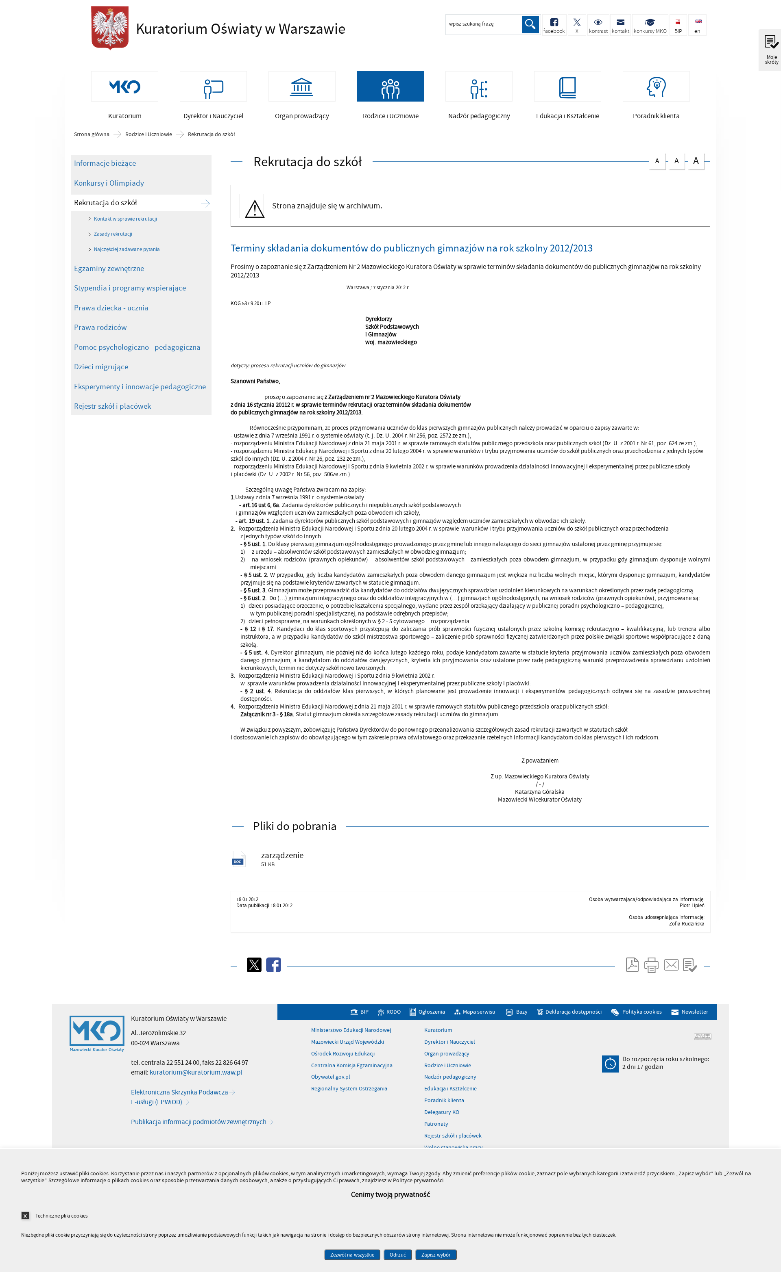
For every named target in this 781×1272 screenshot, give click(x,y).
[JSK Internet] (702, 1036)
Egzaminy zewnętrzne (109, 268)
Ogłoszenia (432, 1012)
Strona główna (91, 134)
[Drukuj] (651, 964)
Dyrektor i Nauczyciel (449, 1042)
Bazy (522, 1012)
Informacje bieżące (105, 163)
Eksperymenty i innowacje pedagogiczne (140, 387)
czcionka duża (693, 160)
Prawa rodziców (100, 327)
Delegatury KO (441, 1112)
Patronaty (436, 1124)
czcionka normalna (654, 159)
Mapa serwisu (479, 1012)
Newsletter (695, 1012)
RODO (393, 1012)
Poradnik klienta (444, 1100)
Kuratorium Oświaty (201, 29)
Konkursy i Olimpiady (109, 183)
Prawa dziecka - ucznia (111, 308)
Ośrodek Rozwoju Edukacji (343, 1054)
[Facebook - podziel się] (273, 964)
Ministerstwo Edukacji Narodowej (351, 1030)
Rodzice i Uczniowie (148, 134)
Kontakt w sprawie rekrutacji (125, 219)
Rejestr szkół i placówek (112, 406)
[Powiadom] (671, 964)
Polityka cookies (641, 1012)
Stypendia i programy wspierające (130, 288)
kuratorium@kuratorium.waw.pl (196, 1072)
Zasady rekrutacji (113, 234)
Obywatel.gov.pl (330, 1077)
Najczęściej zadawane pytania (127, 249)
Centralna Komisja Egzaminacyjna (352, 1065)
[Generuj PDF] (632, 964)
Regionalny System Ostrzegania (349, 1089)
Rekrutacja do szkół (211, 134)
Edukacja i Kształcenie (450, 1089)
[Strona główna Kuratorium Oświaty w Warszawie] (97, 1034)
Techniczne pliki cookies (61, 1216)
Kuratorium (438, 1030)
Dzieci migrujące (101, 367)
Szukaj (530, 24)
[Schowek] (690, 964)
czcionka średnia (673, 160)
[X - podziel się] (253, 964)
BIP (364, 1012)
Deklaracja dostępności (573, 1012)
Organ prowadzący (446, 1054)
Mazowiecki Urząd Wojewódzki (347, 1042)
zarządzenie (282, 855)
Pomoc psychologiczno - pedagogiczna (137, 347)
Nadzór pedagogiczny (450, 1077)
